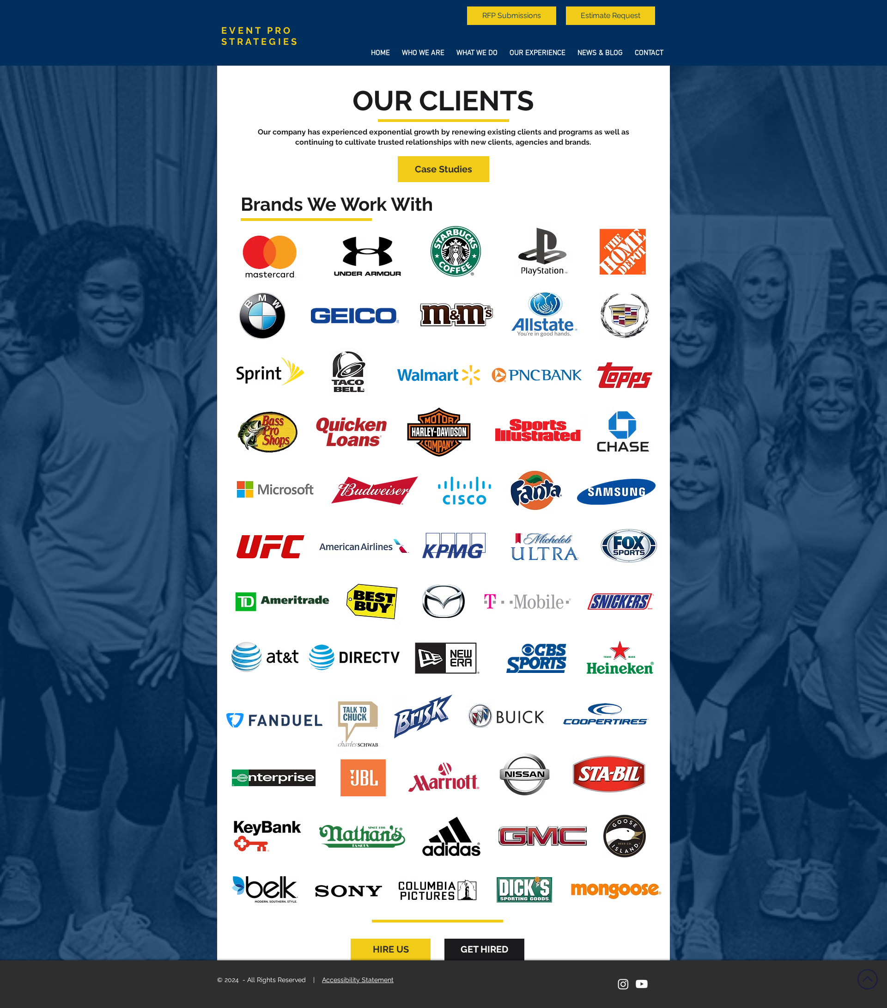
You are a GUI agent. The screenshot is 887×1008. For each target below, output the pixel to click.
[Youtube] (642, 984)
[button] (391, 949)
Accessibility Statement (358, 980)
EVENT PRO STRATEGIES (260, 36)
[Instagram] (623, 984)
